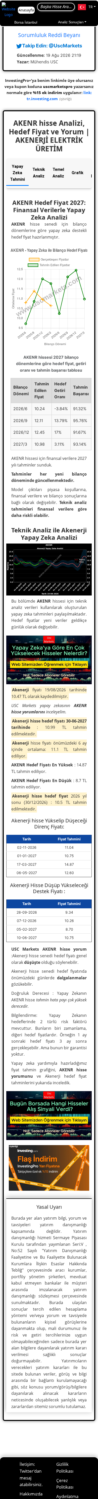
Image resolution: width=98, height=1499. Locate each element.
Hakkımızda (31, 1494)
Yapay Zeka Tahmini (17, 173)
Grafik (77, 172)
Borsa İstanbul (25, 22)
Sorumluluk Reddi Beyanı (49, 35)
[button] (86, 7)
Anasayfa (26, 10)
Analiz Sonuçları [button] (71, 22)
